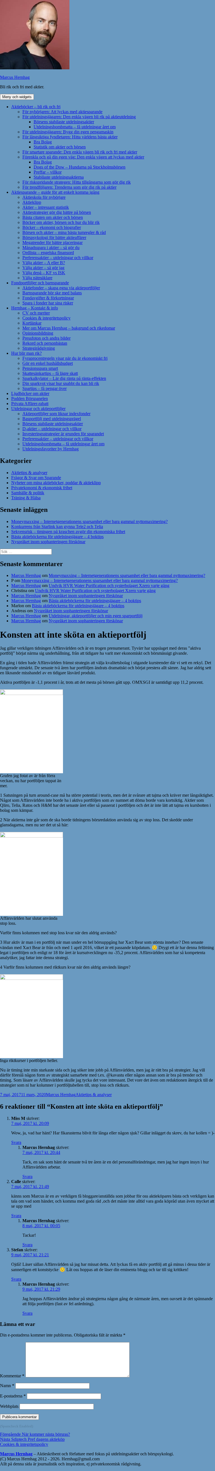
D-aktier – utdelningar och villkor (51, 428)
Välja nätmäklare (37, 277)
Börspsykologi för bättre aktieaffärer (54, 237)
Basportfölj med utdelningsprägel (51, 418)
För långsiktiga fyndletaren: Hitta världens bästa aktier (70, 136)
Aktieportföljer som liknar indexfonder (56, 413)
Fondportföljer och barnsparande (40, 282)
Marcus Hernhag (15, 77)
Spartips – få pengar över (44, 388)
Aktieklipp (31, 202)
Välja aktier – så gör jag (43, 267)
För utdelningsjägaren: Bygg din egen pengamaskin (67, 131)
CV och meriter (36, 313)
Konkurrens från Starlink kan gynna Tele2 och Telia (57, 526)
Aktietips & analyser (29, 472)
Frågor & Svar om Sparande (36, 477)
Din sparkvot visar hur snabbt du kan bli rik (60, 383)
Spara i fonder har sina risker (47, 303)
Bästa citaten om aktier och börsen (52, 217)
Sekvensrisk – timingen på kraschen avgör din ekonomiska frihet (68, 531)
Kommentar (12, 1375)
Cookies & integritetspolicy (46, 318)
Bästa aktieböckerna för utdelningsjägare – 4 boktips (57, 536)
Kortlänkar (31, 323)
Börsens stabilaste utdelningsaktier (64, 121)
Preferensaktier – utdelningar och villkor (57, 257)
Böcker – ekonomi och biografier (51, 227)
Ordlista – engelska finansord (48, 252)
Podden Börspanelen (29, 398)
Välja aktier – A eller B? (43, 262)
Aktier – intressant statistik (45, 207)
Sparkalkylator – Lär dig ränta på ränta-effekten (64, 378)
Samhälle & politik (27, 492)
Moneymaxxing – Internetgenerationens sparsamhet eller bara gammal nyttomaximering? (89, 521)
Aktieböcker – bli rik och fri (35, 106)
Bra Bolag (43, 141)
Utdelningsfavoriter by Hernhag (50, 448)
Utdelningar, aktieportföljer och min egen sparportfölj (95, 615)
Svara (16, 1142)
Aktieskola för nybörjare (44, 197)
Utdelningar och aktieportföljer (38, 408)
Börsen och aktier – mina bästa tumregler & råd (64, 232)
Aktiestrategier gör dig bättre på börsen (56, 212)
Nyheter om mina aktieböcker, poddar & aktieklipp (56, 482)
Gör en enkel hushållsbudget (47, 363)
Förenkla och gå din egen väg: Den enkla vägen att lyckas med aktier (83, 157)
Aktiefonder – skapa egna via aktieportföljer (61, 287)
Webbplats (9, 1406)
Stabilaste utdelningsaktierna (59, 177)
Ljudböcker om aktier (30, 393)
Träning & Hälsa (26, 497)
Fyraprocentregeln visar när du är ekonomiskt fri (65, 358)
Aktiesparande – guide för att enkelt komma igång (55, 192)
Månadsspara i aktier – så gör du (51, 247)
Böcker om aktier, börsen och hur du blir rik (61, 222)
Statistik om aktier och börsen (60, 147)
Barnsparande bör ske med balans (52, 292)
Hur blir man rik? (26, 353)
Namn (7, 1385)
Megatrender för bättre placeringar (52, 242)
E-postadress (13, 1396)
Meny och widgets (17, 97)
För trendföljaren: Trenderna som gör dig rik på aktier (69, 187)
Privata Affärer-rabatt (29, 403)
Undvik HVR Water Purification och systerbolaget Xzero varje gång (109, 585)
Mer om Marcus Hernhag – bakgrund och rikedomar (68, 328)
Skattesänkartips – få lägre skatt (50, 373)
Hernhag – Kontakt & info (34, 308)
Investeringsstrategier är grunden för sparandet (63, 433)
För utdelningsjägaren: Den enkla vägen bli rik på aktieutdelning (79, 116)
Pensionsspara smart (40, 368)
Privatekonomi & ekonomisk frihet (41, 487)
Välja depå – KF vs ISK (43, 272)
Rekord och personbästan (44, 343)
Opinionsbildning (37, 333)
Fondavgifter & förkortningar (48, 297)
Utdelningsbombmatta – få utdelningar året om (75, 126)
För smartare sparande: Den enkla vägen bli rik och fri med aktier (79, 152)
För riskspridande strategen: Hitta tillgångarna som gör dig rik (76, 182)
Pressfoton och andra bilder (46, 338)
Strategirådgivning (38, 348)
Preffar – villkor (48, 172)
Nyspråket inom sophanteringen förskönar (48, 541)
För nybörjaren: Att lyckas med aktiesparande (62, 111)
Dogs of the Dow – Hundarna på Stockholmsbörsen (79, 167)
